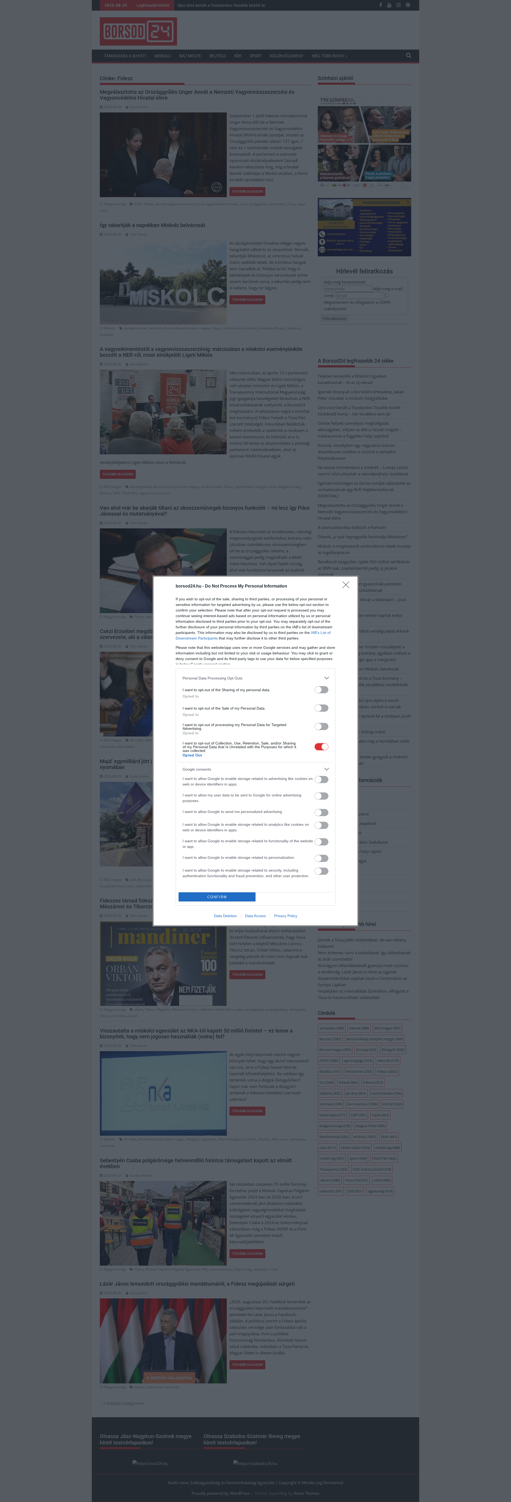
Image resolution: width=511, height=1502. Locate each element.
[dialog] (255, 751)
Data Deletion (225, 916)
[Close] (348, 586)
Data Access (255, 916)
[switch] (321, 689)
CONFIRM (217, 897)
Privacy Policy (285, 916)
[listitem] (255, 678)
